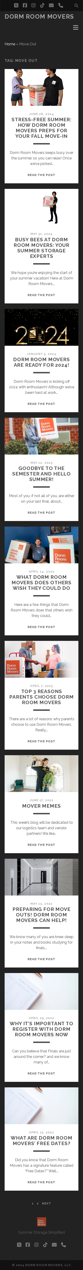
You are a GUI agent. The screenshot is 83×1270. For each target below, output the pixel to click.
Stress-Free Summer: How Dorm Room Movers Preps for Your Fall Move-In (41, 128)
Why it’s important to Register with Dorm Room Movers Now (41, 1029)
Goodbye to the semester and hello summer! (41, 473)
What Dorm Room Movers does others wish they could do (41, 582)
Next (46, 1203)
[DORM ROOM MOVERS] (41, 1224)
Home (10, 44)
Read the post (41, 175)
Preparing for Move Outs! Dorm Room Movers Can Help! (41, 914)
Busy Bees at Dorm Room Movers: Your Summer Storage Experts (41, 248)
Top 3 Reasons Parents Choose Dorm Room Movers (41, 696)
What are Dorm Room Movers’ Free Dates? (41, 1140)
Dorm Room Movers (39, 16)
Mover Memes (41, 806)
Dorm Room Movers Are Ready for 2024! (41, 362)
